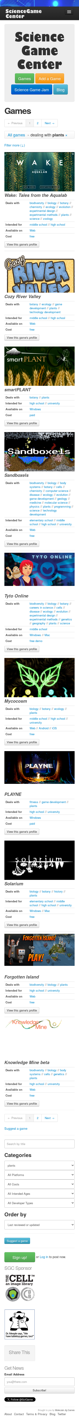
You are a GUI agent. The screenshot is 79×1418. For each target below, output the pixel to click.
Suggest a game (15, 1128)
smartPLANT (17, 389)
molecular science (56, 502)
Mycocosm (15, 701)
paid (32, 415)
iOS (54, 728)
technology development (45, 312)
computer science (57, 491)
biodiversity (37, 203)
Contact (19, 1414)
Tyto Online (16, 596)
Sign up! (20, 1257)
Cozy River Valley (22, 296)
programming (62, 506)
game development (42, 498)
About (8, 1414)
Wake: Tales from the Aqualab (35, 195)
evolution (64, 207)
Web (32, 230)
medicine (35, 502)
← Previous (15, 123)
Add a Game (50, 78)
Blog (61, 89)
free (32, 236)
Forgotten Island (21, 977)
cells (59, 487)
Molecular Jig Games (65, 1410)
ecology (51, 207)
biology (52, 203)
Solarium (13, 884)
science (35, 218)
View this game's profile (22, 244)
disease (35, 495)
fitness (34, 802)
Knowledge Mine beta (26, 1062)
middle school (38, 224)
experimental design (42, 211)
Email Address (14, 1374)
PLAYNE (12, 794)
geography (38, 623)
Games (24, 78)
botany (64, 203)
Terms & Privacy (36, 1414)
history (58, 891)
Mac (47, 635)
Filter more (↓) (14, 145)
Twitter (61, 1414)
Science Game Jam (31, 89)
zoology (48, 218)
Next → (49, 123)
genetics (66, 619)
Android (43, 728)
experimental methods (44, 215)
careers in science (41, 607)
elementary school (41, 520)
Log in (44, 1257)
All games (16, 134)
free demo (36, 641)
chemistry (36, 207)
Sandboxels (16, 475)
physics (35, 506)
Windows (35, 409)
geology (62, 498)
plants (65, 215)
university (54, 403)
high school (58, 224)
